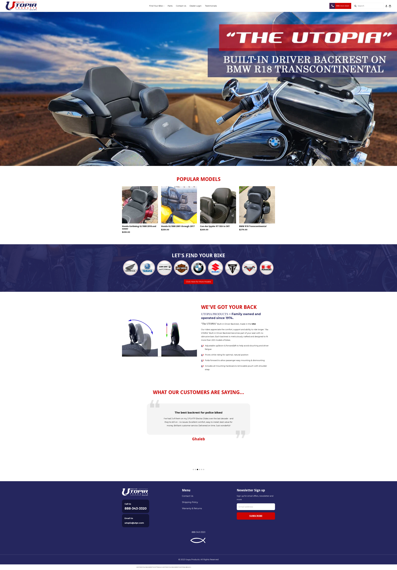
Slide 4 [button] (199, 469)
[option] (198, 89)
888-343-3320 (136, 508)
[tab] (193, 469)
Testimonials (211, 6)
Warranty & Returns (192, 508)
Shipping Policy (190, 502)
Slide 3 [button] (197, 469)
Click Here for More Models (198, 282)
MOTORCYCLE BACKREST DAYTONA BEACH (176, 567)
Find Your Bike (157, 6)
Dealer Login (195, 6)
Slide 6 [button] (203, 469)
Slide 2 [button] (195, 469)
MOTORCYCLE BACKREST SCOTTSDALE (149, 567)
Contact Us (181, 6)
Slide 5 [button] (201, 469)
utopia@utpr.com (134, 523)
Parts (170, 6)
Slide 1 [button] (193, 469)
